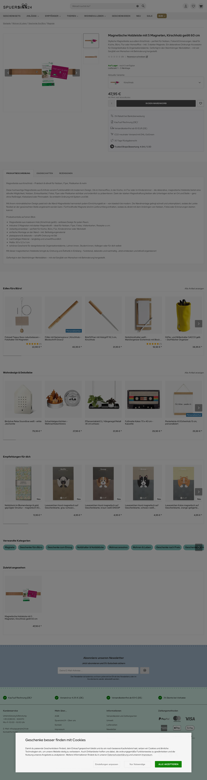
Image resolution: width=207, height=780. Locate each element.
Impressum (147, 754)
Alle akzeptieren (168, 764)
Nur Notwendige (137, 764)
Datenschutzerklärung (117, 754)
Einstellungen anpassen (106, 764)
